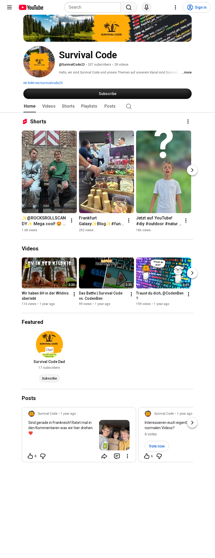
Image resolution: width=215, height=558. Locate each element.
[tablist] (107, 106)
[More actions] (188, 121)
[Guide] (9, 7)
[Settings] (175, 7)
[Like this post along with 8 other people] (30, 456)
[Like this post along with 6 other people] (147, 456)
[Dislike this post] (43, 456)
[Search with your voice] (146, 7)
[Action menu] (127, 456)
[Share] (104, 456)
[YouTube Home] (31, 7)
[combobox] (94, 7)
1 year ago (68, 413)
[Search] (128, 7)
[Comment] (117, 456)
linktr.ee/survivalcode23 (45, 83)
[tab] (29, 106)
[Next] (192, 170)
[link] (79, 436)
